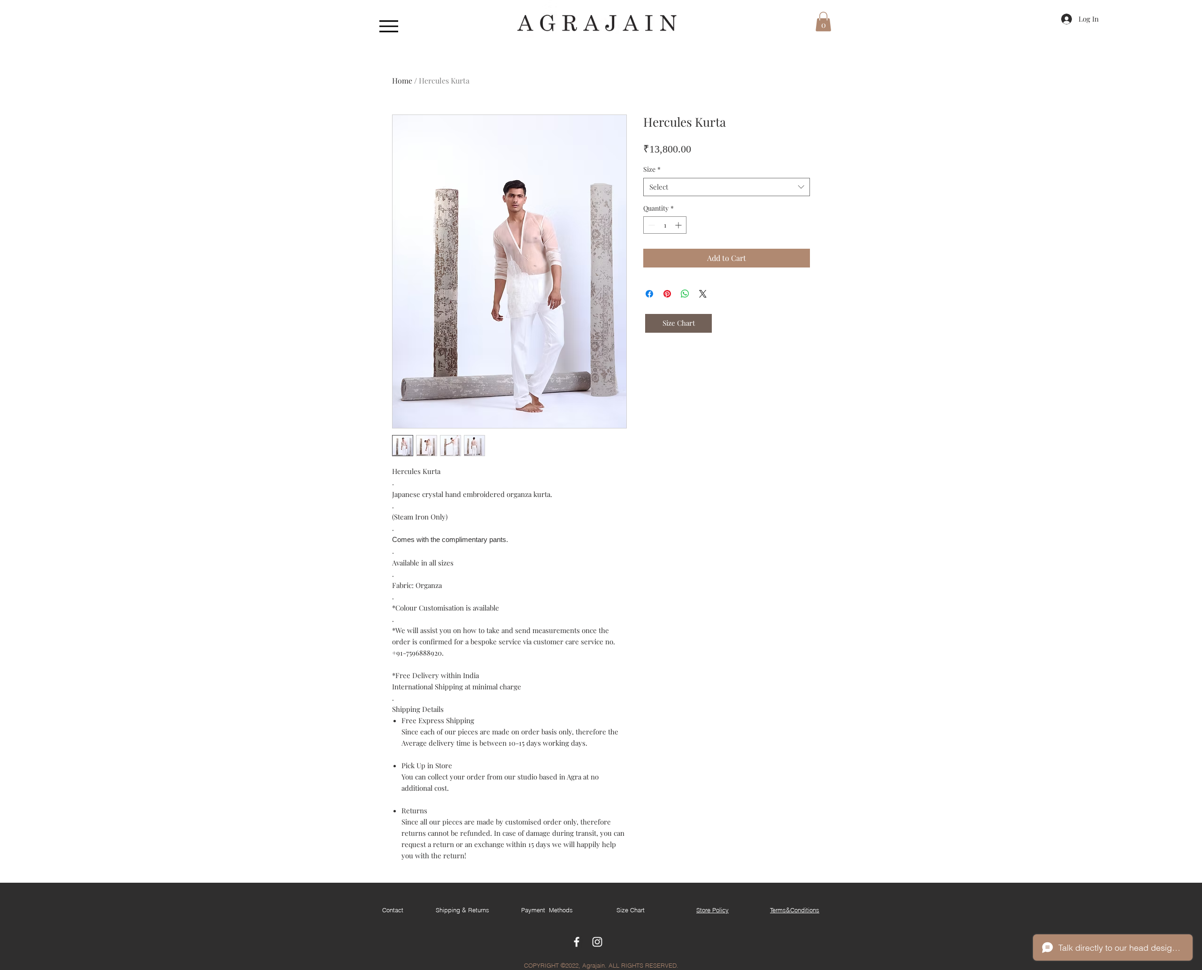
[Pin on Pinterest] (667, 293)
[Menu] (388, 26)
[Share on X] (703, 293)
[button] (823, 21)
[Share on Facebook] (649, 293)
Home (402, 80)
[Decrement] (650, 225)
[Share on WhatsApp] (685, 293)
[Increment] (679, 225)
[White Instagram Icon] (597, 941)
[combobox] (726, 187)
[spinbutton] (664, 225)
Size (652, 169)
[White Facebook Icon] (576, 941)
